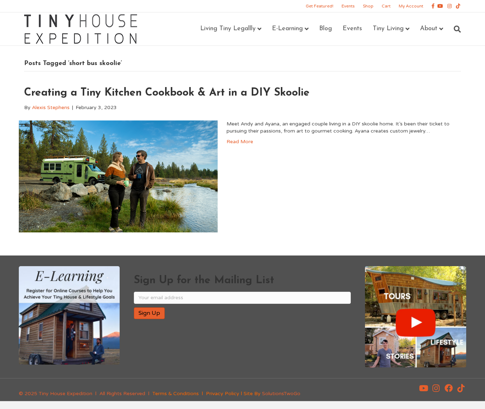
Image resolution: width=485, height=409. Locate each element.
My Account (411, 6)
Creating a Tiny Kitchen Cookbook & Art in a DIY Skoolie (167, 92)
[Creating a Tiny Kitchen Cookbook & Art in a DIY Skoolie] (118, 176)
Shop (368, 6)
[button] (423, 388)
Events (348, 6)
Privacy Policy (222, 394)
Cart (386, 6)
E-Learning (287, 29)
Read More (240, 142)
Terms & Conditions (175, 394)
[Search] (454, 29)
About (428, 29)
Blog (325, 29)
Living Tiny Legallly (228, 29)
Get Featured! (319, 6)
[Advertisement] (217, 347)
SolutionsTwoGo (281, 394)
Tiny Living (388, 29)
